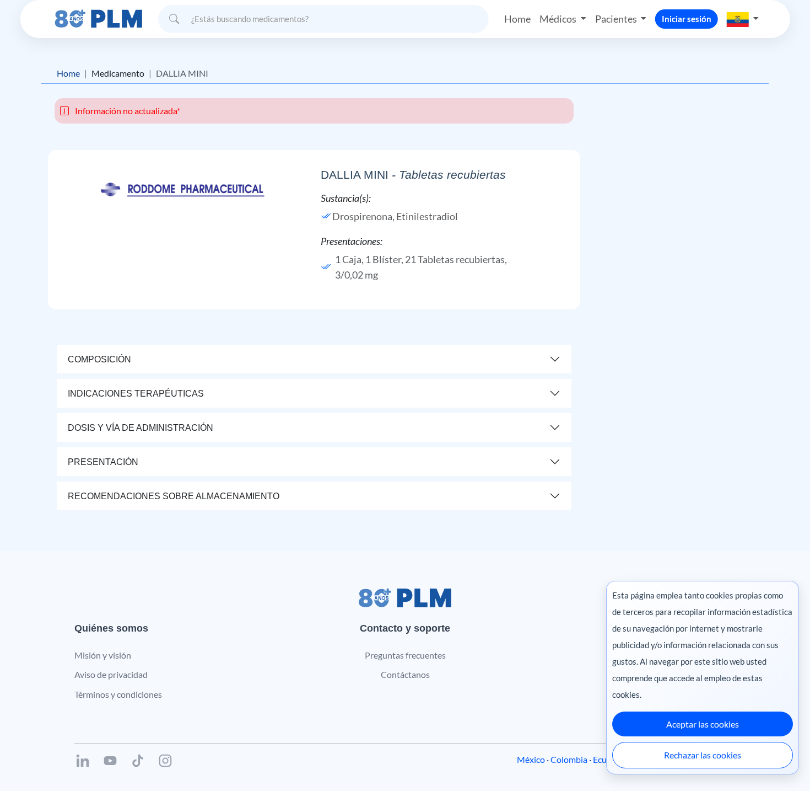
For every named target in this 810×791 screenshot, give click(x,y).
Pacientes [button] (617, 19)
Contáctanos (405, 674)
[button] (742, 18)
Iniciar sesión (686, 19)
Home (517, 19)
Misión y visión (102, 655)
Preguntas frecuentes (405, 655)
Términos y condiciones (118, 694)
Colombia (568, 759)
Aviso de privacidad (111, 674)
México (531, 759)
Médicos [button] (558, 19)
